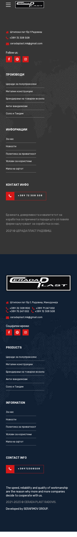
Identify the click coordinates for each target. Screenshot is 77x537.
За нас (10, 139)
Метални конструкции (19, 91)
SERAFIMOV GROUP (36, 508)
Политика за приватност (21, 153)
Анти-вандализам (16, 106)
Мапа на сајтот (14, 168)
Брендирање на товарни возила (25, 98)
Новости (11, 146)
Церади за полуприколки (21, 84)
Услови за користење (19, 161)
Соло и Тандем (14, 113)
